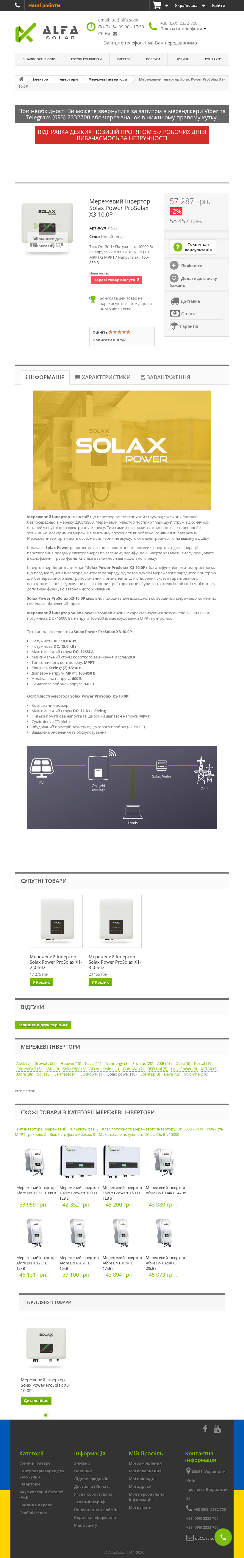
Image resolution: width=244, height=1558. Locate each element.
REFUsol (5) (158, 1068)
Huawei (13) (71, 1063)
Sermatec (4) (65, 1074)
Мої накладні (142, 1478)
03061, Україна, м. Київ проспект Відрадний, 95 (207, 1485)
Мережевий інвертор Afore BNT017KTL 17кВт (122, 1263)
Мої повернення (145, 1471)
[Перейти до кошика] (161, 5)
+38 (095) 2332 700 (202, 1518)
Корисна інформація (95, 1517)
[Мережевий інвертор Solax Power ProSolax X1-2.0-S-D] (56, 921)
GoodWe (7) (134, 1068)
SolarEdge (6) (75, 1068)
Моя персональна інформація (147, 1496)
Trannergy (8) (117, 1063)
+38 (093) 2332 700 (210, 1509)
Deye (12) (172, 1074)
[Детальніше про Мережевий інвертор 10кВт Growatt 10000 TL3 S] (80, 1163)
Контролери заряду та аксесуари (41, 1473)
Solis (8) (44, 1074)
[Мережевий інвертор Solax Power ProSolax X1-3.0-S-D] (115, 921)
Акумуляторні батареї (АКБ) (41, 1494)
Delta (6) (183, 1063)
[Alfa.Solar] (47, 33)
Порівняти (191, 265)
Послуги (153, 59)
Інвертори (29, 1484)
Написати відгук (109, 340)
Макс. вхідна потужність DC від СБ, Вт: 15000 (139, 1134)
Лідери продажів (91, 1478)
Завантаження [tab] (167, 377)
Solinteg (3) (150, 1074)
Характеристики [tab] (105, 377)
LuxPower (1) (92, 1074)
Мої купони (140, 1507)
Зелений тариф (89, 1502)
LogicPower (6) (184, 1068)
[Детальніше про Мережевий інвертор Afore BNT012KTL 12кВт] (36, 1233)
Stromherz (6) (196, 1074)
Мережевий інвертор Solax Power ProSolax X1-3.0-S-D (115, 962)
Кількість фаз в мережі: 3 (73, 1134)
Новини (183, 59)
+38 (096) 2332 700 (202, 1527)
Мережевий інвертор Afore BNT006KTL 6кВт (36, 1190)
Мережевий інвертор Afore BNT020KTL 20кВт (165, 1263)
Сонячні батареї (35, 1463)
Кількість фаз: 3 (84, 1129)
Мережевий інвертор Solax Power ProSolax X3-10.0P (45, 1385)
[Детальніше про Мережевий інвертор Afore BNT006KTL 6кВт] (36, 1163)
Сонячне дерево (35, 1505)
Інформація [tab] (46, 377)
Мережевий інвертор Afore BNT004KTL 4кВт (166, 1190)
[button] (183, 26)
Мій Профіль (146, 1453)
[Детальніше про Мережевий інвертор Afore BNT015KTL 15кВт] (80, 1233)
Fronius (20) (143, 1063)
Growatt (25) (46, 1063)
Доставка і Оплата (92, 1486)
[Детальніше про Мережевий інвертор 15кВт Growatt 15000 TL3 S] (123, 1163)
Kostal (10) (203, 1063)
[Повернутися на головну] (21, 79)
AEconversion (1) (105, 1068)
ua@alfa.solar (125, 20)
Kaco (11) (93, 1063)
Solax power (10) (122, 1074)
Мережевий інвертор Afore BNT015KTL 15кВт (79, 1263)
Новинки (83, 1471)
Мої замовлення (145, 1463)
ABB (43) (165, 1063)
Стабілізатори (33, 1512)
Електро (124, 59)
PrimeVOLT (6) (29, 1068)
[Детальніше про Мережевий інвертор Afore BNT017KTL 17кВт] (123, 1233)
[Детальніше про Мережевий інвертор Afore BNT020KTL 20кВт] (166, 1233)
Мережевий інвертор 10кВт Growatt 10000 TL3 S (79, 1193)
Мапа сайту (85, 1525)
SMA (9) (53, 1068)
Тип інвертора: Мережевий (41, 1129)
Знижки (82, 1463)
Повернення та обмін (96, 1509)
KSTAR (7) (209, 1068)
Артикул (97, 228)
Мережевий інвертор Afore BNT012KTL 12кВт (36, 1263)
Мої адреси (140, 1486)
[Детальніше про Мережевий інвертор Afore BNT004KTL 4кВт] (166, 1163)
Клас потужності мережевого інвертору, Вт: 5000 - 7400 (153, 1129)
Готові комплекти (86, 59)
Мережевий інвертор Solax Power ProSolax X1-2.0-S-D (56, 962)
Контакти (213, 59)
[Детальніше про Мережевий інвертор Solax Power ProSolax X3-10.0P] (46, 1345)
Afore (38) (25, 1074)
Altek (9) (24, 1063)
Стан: (94, 236)
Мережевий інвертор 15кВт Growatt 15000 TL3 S (122, 1193)
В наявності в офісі (39, 59)
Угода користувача (93, 1494)
